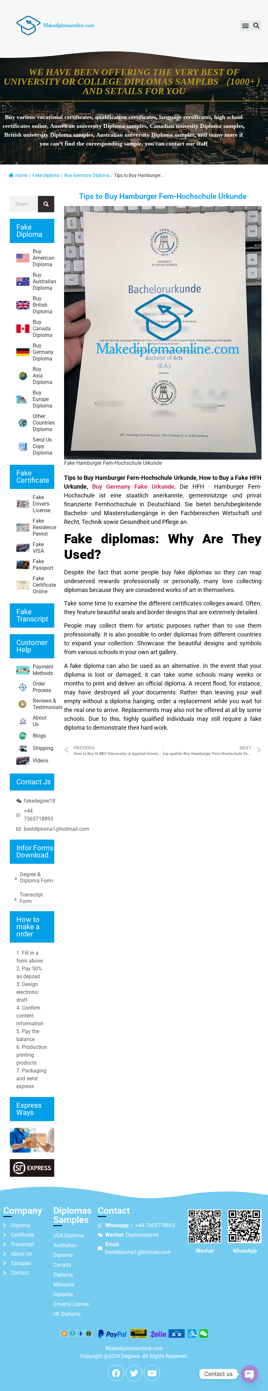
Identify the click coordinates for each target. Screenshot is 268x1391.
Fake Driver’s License (41, 503)
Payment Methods (43, 670)
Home (21, 175)
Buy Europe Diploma (42, 399)
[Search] (46, 204)
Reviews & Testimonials (43, 704)
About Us (39, 721)
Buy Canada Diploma (42, 328)
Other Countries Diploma (43, 422)
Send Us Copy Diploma (42, 446)
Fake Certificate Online (43, 585)
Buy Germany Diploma (86, 175)
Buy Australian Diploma (43, 281)
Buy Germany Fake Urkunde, (134, 486)
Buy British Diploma (42, 305)
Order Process (42, 687)
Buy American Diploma (43, 258)
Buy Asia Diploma (42, 375)
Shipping (43, 748)
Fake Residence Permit (43, 527)
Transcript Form (31, 898)
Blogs (39, 736)
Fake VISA (38, 547)
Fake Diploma (46, 175)
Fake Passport (43, 564)
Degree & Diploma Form (36, 877)
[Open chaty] (250, 1374)
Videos (40, 760)
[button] (245, 25)
